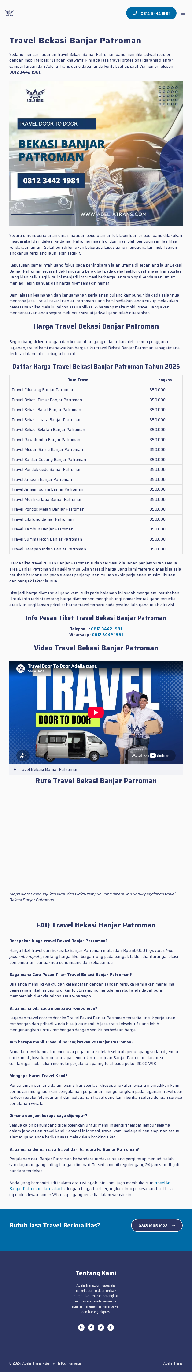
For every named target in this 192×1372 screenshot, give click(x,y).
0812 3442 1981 (106, 629)
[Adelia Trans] (9, 13)
